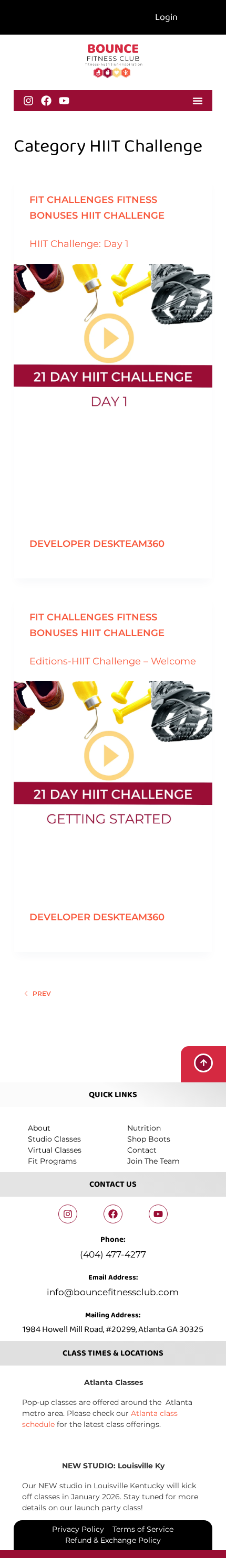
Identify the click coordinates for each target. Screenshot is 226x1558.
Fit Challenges (71, 200)
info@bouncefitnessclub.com (113, 1292)
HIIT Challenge (123, 215)
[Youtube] (64, 100)
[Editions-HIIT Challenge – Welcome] (113, 755)
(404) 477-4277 (113, 1254)
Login (166, 17)
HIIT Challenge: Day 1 (79, 244)
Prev (42, 993)
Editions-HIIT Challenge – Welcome (112, 661)
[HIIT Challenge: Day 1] (113, 338)
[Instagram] (28, 100)
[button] (198, 101)
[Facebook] (46, 100)
